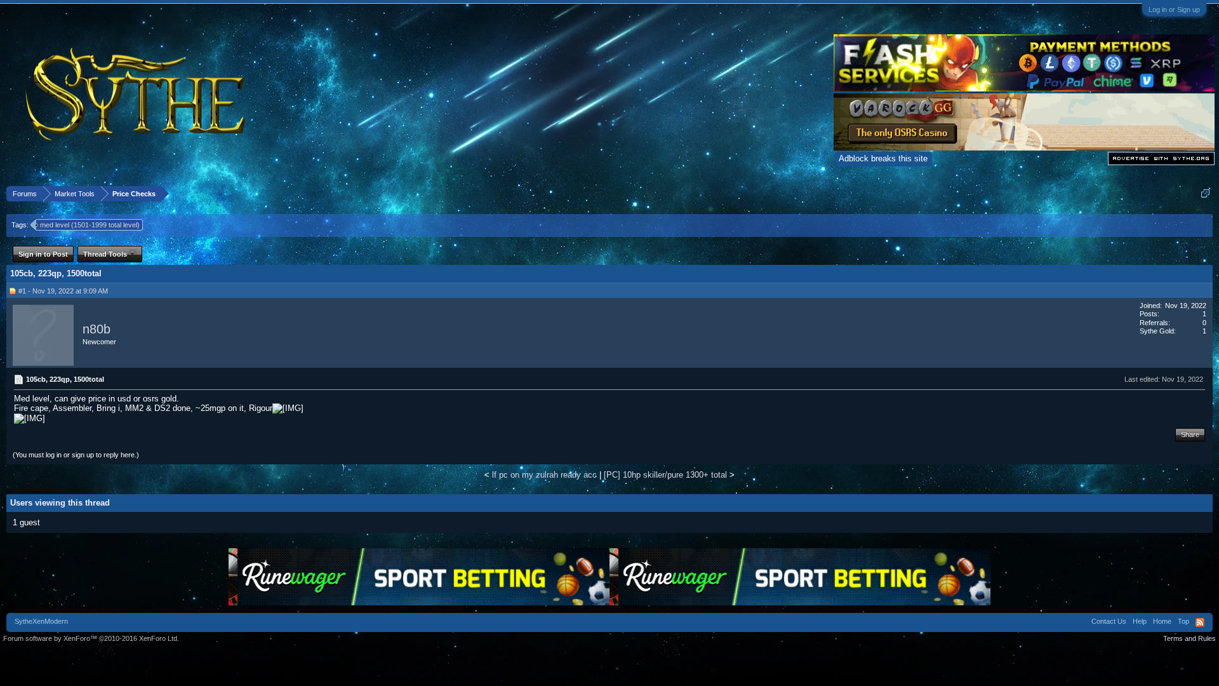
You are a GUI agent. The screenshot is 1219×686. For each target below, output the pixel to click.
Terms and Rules (1189, 638)
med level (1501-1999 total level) (90, 225)
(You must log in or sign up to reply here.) (76, 455)
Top (1183, 621)
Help (1140, 621)
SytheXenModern (41, 621)
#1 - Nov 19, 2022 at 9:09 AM (63, 291)
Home (1162, 621)
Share (1190, 434)
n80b (96, 329)
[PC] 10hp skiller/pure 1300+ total (665, 475)
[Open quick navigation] (1205, 193)
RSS (1200, 622)
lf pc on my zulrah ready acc (544, 475)
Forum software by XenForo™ (91, 638)
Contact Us (1108, 621)
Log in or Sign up (1174, 9)
